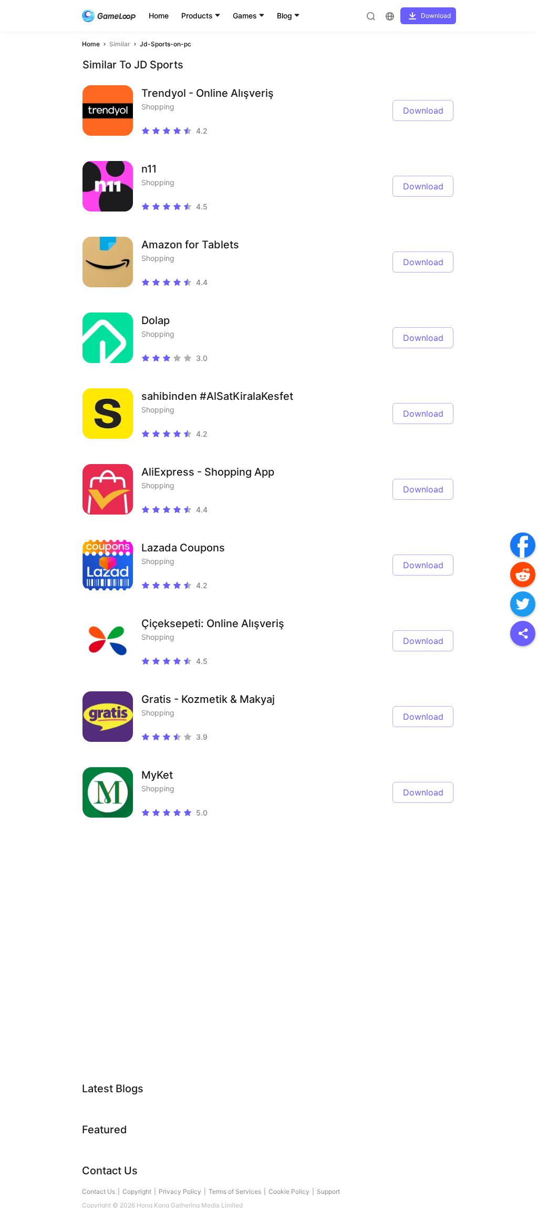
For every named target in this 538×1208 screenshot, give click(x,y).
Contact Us (98, 1191)
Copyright (136, 1191)
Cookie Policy (288, 1191)
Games (245, 15)
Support (328, 1191)
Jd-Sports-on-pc (165, 44)
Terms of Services (235, 1191)
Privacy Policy (180, 1191)
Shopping (157, 106)
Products (197, 15)
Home (159, 15)
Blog (284, 15)
